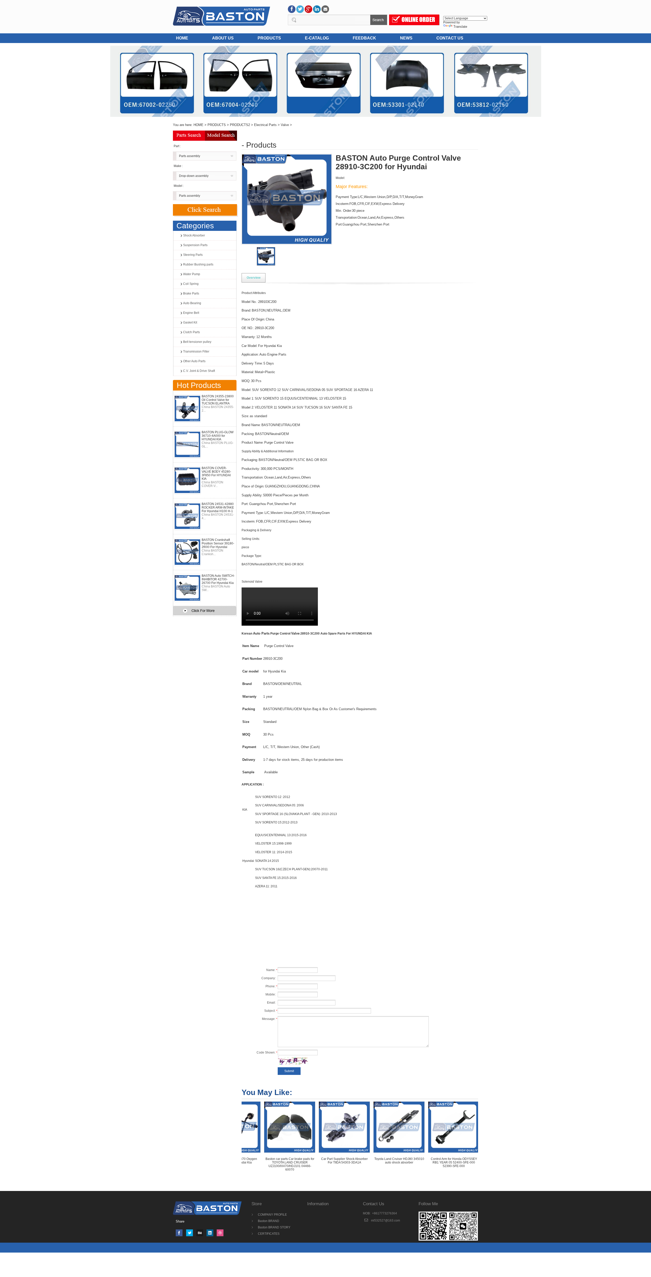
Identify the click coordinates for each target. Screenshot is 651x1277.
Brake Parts (191, 293)
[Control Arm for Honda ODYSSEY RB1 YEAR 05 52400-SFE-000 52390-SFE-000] (411, 1127)
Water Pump (191, 274)
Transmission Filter (196, 351)
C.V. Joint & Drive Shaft (199, 371)
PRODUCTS (269, 38)
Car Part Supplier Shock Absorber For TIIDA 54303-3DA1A (301, 1160)
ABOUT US (223, 38)
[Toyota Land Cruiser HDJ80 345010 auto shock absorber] (356, 1127)
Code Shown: (267, 1052)
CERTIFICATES (268, 1234)
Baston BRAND (268, 1221)
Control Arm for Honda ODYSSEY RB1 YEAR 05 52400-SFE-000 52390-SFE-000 (411, 1162)
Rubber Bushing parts (198, 264)
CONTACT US (449, 38)
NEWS (406, 38)
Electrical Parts (265, 125)
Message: (269, 1019)
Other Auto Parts (194, 361)
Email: (272, 1002)
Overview (253, 277)
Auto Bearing (192, 303)
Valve (285, 125)
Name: (271, 970)
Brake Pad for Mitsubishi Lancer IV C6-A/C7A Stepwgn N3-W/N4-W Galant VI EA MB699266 (466, 1162)
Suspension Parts (195, 245)
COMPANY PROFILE (272, 1214)
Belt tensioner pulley (197, 342)
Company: (269, 978)
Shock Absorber (194, 235)
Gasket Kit (190, 322)
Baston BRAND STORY (274, 1227)
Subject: (270, 1011)
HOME (182, 38)
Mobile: (271, 994)
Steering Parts (193, 255)
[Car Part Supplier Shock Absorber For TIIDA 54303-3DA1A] (301, 1127)
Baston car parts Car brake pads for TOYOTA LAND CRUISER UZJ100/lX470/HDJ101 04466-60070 (247, 1164)
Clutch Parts (191, 332)
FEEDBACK (364, 38)
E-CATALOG (317, 38)
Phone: (271, 986)
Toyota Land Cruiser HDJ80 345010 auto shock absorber (356, 1160)
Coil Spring (191, 284)
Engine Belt (191, 313)
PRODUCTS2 (240, 125)
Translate (460, 27)
